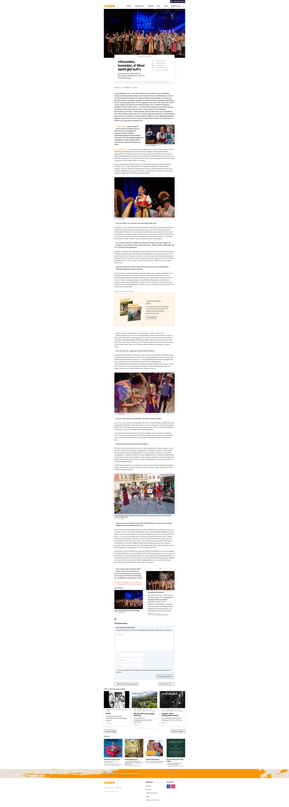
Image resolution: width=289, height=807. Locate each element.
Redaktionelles (139, 6)
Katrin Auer (109, 709)
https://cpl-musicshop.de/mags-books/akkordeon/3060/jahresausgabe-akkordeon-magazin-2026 (113, 763)
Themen (128, 6)
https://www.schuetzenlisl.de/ (175, 766)
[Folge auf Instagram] (173, 786)
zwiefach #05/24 (160, 63)
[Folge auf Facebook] (169, 786)
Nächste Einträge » (178, 731)
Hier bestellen (151, 317)
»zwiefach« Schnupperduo (153, 301)
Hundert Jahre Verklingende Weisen (170, 714)
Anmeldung (171, 773)
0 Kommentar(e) (160, 65)
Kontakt (166, 6)
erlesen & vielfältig (144, 56)
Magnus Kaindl (160, 60)
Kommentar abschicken (164, 676)
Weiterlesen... (109, 723)
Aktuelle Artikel (142, 710)
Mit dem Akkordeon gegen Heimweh (144, 714)
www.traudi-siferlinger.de (161, 614)
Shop (158, 6)
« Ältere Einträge (110, 731)
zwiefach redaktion (142, 709)
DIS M (108, 714)
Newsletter (151, 6)
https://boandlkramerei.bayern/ (133, 765)
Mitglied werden (175, 6)
